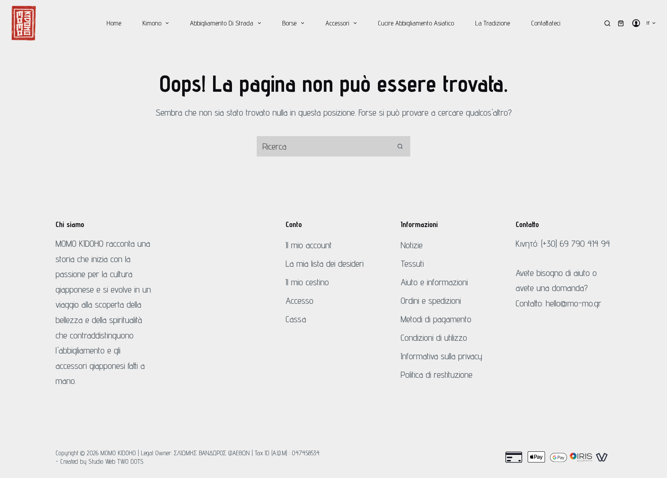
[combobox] (323, 146)
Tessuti (412, 263)
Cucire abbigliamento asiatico (416, 23)
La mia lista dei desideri (325, 263)
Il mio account (309, 245)
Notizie (412, 245)
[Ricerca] (607, 23)
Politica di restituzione (436, 374)
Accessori (337, 23)
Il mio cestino (307, 282)
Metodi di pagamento (436, 319)
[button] (651, 23)
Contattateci (545, 23)
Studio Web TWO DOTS (116, 461)
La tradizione (492, 23)
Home (114, 23)
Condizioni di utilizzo (434, 337)
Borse (289, 23)
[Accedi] (636, 23)
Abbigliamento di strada (221, 23)
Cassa (296, 319)
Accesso (299, 300)
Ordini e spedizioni (431, 300)
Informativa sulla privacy (441, 356)
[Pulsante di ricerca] (400, 146)
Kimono (151, 23)
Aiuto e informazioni (434, 282)
